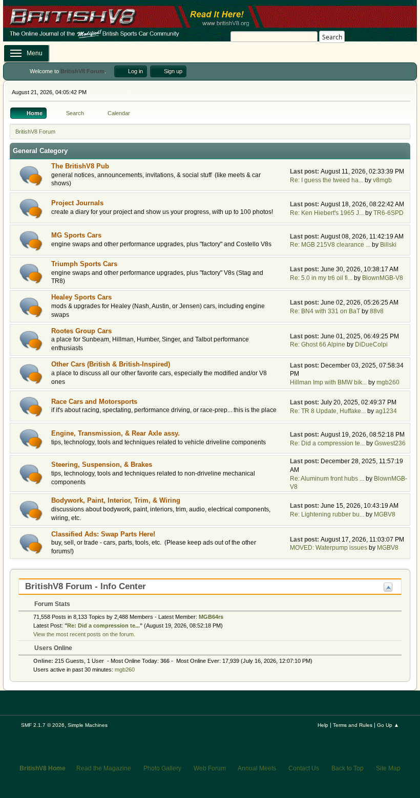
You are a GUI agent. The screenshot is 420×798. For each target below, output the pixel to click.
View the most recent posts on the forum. (84, 634)
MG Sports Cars (76, 235)
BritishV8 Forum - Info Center (85, 586)
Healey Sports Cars (81, 297)
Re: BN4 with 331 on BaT (325, 311)
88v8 (377, 311)
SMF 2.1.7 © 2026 (43, 725)
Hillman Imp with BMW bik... (328, 382)
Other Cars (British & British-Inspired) (110, 364)
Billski (388, 244)
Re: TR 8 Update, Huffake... (328, 411)
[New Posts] (31, 175)
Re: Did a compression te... (327, 443)
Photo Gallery (162, 768)
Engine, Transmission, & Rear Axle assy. (115, 433)
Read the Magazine (103, 768)
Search (332, 37)
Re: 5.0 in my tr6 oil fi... (321, 278)
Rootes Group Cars (81, 331)
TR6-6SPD (388, 213)
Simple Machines (88, 725)
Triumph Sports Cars (84, 264)
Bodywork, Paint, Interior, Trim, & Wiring (115, 500)
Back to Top (347, 768)
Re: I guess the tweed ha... (326, 180)
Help (323, 725)
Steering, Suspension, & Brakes (101, 464)
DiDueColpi (371, 344)
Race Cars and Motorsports (94, 401)
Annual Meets (257, 768)
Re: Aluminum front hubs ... (327, 478)
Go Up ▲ (388, 725)
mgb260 (388, 382)
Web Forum (210, 768)
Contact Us (303, 768)
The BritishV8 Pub (80, 166)
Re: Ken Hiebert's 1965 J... (327, 213)
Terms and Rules (352, 725)
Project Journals (77, 203)
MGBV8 (384, 514)
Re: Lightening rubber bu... (327, 514)
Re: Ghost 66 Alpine (317, 344)
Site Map (388, 768)
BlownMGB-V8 (382, 278)
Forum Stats (51, 604)
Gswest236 (390, 443)
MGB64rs (211, 617)
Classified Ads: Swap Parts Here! (103, 534)
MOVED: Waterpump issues (328, 547)
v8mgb (382, 180)
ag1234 (386, 411)
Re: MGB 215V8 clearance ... (330, 244)
